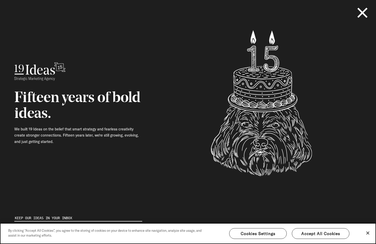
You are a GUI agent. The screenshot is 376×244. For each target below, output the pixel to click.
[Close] (367, 233)
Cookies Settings (258, 233)
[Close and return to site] (362, 12)
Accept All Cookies (320, 233)
